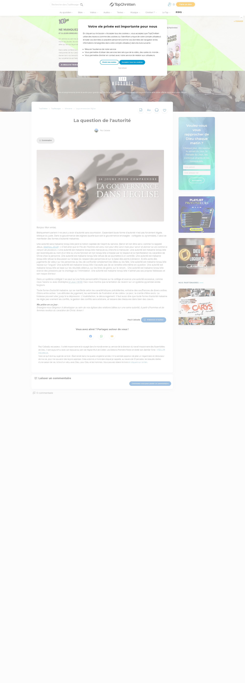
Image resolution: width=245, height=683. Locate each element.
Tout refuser (122, 68)
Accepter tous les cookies (132, 62)
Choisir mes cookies (109, 62)
